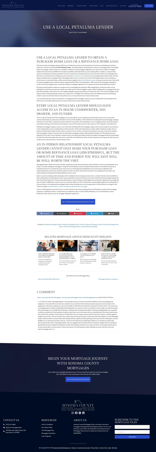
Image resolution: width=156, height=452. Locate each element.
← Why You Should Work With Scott (48, 279)
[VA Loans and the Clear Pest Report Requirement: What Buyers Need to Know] (68, 245)
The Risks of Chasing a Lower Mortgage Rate (88, 255)
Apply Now (149, 5)
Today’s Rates (93, 5)
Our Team (123, 5)
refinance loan (79, 76)
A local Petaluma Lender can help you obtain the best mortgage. (68, 186)
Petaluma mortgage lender (93, 224)
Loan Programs (81, 5)
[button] (72, 412)
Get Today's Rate (46, 427)
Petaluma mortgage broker (52, 224)
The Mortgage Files (47, 430)
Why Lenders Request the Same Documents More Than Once (46, 255)
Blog (102, 5)
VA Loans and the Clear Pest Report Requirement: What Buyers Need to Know (67, 256)
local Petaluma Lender (88, 80)
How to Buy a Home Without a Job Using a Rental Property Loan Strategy (109, 256)
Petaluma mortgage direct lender (73, 224)
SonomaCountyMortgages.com (62, 448)
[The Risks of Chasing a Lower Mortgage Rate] (88, 245)
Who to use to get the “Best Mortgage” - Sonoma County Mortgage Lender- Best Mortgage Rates (66, 297)
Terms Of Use (103, 448)
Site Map (114, 448)
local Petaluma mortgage (89, 226)
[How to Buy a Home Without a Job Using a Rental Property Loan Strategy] (109, 245)
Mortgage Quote (111, 5)
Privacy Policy (95, 448)
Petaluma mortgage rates (72, 226)
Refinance (71, 5)
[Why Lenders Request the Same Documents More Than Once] (47, 245)
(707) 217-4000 (135, 6)
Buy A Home (61, 5)
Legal (109, 448)
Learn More (77, 433)
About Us (74, 448)
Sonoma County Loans (84, 448)
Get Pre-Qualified (47, 424)
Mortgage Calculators (48, 433)
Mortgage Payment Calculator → (108, 279)
